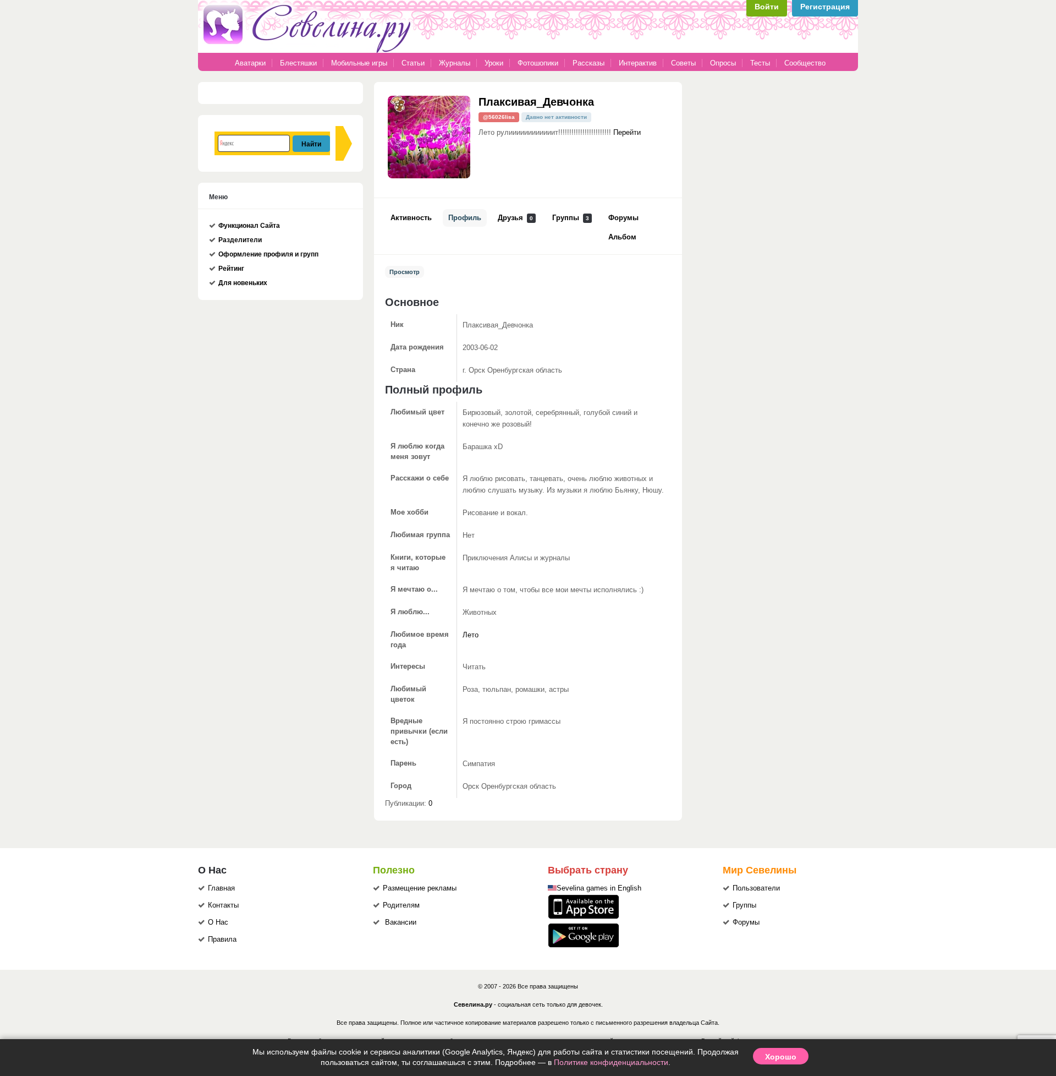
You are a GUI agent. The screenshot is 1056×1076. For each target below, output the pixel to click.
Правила (222, 939)
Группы (570, 218)
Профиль (464, 218)
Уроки (494, 63)
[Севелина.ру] (309, 50)
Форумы (623, 218)
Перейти (627, 132)
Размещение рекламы (420, 888)
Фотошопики (538, 63)
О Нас (218, 922)
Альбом (622, 237)
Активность (411, 218)
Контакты (223, 905)
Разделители (240, 240)
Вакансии (400, 922)
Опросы (723, 63)
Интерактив (638, 63)
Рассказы (590, 63)
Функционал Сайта (249, 226)
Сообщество (805, 63)
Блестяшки (298, 63)
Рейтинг (231, 268)
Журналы (454, 63)
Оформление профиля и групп (268, 254)
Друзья (515, 218)
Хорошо (780, 1056)
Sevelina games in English (599, 888)
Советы (683, 63)
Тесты (760, 63)
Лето (471, 635)
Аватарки (250, 63)
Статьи (413, 63)
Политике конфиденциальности (611, 1062)
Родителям (401, 905)
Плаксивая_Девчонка (536, 101)
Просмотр (404, 272)
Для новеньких (242, 283)
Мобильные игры (359, 63)
